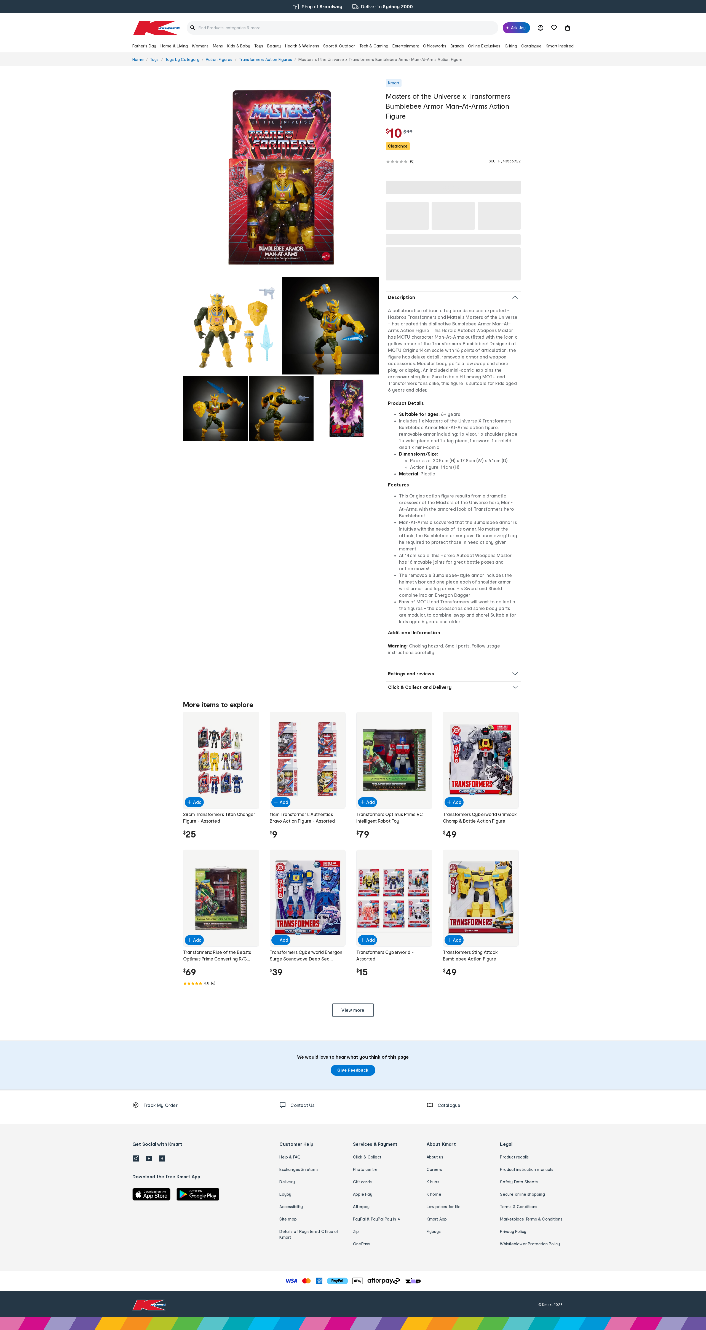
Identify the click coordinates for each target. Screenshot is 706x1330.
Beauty (274, 46)
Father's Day (144, 46)
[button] (567, 28)
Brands (457, 46)
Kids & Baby (238, 46)
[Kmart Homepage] (156, 28)
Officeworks (434, 46)
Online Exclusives (484, 46)
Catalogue (531, 46)
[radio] (281, 177)
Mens (218, 46)
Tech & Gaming (374, 46)
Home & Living (174, 46)
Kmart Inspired (560, 46)
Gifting (511, 46)
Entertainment (405, 46)
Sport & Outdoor (339, 46)
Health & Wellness (302, 46)
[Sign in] (540, 28)
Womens (200, 46)
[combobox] (342, 28)
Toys (258, 46)
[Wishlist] (554, 28)
